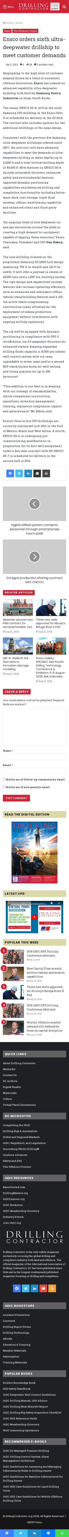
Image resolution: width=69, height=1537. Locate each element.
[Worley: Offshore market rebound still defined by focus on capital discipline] (13, 1028)
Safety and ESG (12, 1161)
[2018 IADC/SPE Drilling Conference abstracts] (13, 957)
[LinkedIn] (28, 473)
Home (9, 23)
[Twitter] (19, 473)
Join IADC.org (12, 1222)
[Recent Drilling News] (35, 882)
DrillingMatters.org (15, 1193)
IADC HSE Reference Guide (20, 1418)
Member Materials (14, 1350)
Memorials (10, 1093)
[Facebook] (10, 473)
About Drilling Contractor (19, 1063)
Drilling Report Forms (17, 1326)
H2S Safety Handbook (16, 1388)
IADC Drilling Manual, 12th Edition (25, 1400)
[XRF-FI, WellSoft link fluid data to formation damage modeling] (18, 646)
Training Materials (15, 1362)
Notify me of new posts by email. (28, 787)
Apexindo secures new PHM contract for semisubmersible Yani (18, 623)
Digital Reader (12, 1087)
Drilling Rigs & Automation (20, 1131)
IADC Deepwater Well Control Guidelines (29, 1394)
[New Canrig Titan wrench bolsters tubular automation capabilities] (13, 974)
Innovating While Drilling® (21, 1149)
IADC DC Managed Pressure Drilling (26, 1450)
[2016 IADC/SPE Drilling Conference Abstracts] (13, 1011)
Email (8, 765)
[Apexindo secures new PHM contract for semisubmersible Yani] (18, 607)
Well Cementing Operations (21, 1430)
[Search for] (64, 8)
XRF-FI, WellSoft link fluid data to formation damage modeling (16, 663)
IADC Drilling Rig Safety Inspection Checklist (32, 1412)
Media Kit (9, 1069)
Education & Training (16, 1344)
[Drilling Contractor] (38, 6)
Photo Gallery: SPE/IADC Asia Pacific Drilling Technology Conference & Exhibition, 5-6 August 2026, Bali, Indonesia (50, 667)
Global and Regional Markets (21, 1137)
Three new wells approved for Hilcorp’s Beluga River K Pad (50, 623)
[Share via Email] (37, 473)
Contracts (9, 1321)
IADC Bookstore (13, 1205)
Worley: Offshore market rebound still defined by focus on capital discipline (45, 1026)
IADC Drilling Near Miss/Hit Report (25, 1406)
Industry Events (13, 1217)
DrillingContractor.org (19, 1516)
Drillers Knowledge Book (19, 1382)
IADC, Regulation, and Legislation (24, 1143)
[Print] (46, 473)
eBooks (7, 1338)
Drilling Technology (16, 1332)
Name (8, 750)
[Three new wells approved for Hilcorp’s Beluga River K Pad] (51, 607)
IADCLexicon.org (14, 1199)
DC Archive (10, 1081)
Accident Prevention (16, 1315)
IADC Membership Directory (21, 1211)
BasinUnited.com (14, 1187)
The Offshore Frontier (25, 30)
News (19, 23)
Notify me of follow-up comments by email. (35, 779)
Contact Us (10, 1075)
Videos (7, 1099)
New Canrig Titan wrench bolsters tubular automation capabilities (46, 972)
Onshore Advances (15, 1155)
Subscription (11, 1356)
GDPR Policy (34, 1522)
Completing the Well (16, 1125)
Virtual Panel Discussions (19, 1105)
